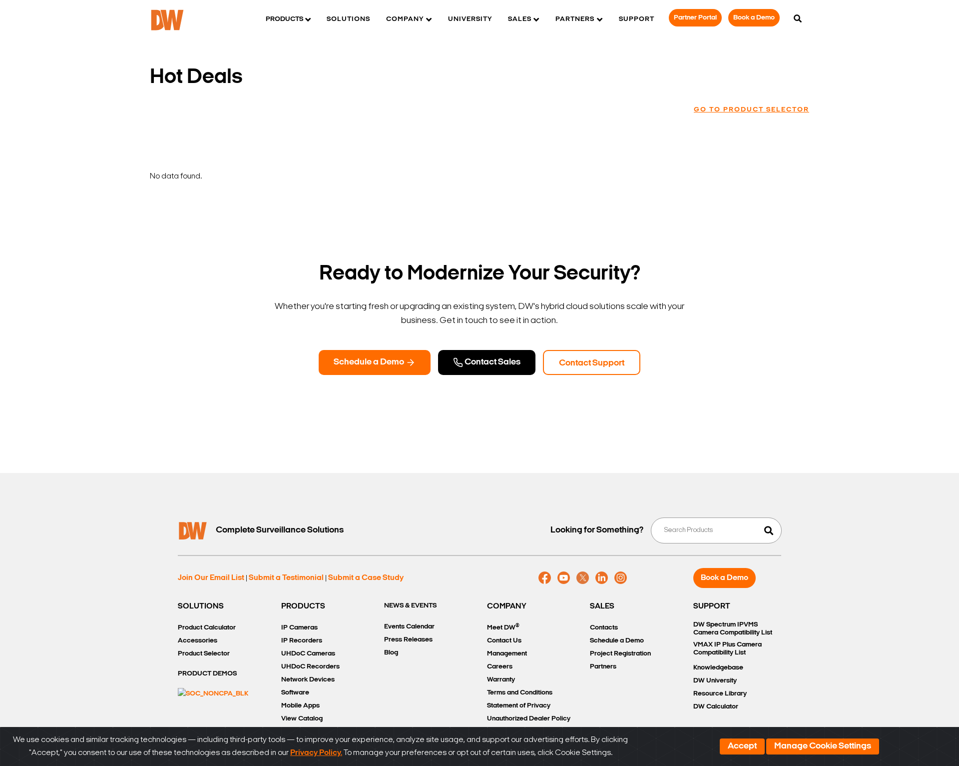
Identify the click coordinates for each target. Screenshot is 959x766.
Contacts (604, 628)
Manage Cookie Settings (822, 746)
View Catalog (302, 718)
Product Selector (204, 654)
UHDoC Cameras (308, 654)
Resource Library (720, 694)
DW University (715, 680)
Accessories (197, 640)
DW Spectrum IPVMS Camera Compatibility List (732, 628)
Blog (391, 652)
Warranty (501, 680)
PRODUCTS (303, 606)
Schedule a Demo (370, 362)
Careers (499, 666)
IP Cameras (299, 628)
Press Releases (408, 640)
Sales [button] (519, 19)
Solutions (348, 19)
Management (507, 654)
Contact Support (591, 363)
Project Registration (620, 654)
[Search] (798, 19)
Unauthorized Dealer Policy (528, 718)
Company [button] (405, 19)
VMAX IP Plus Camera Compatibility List (727, 648)
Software (295, 692)
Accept (742, 746)
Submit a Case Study (366, 578)
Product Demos (207, 674)
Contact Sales (491, 362)
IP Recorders (301, 640)
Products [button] (284, 19)
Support (636, 19)
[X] (582, 578)
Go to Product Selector (751, 110)
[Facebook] (544, 578)
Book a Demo (754, 18)
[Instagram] (620, 578)
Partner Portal (695, 18)
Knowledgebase (718, 668)
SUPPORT (711, 606)
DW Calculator (715, 706)
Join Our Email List (211, 578)
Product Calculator (207, 628)
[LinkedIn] (601, 578)
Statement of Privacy (518, 706)
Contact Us (504, 640)
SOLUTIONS (201, 606)
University (470, 19)
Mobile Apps (300, 706)
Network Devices (308, 680)
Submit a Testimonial (286, 578)
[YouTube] (563, 578)
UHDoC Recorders (310, 666)
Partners (603, 666)
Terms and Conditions (519, 692)
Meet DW (503, 627)
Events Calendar (409, 626)
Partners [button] (574, 19)
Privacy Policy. (316, 753)
